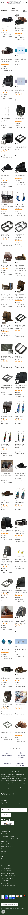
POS (13, 908)
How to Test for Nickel (7, 836)
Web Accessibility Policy (8, 885)
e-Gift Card (4, 841)
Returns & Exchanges (7, 846)
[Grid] (24, 11)
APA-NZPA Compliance (8, 875)
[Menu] (1, 2)
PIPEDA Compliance (7, 878)
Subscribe (6, 814)
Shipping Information (7, 844)
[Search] (5, 2)
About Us (4, 854)
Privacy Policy (5, 880)
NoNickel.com (8, 908)
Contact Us (4, 834)
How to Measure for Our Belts (10, 839)
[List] (26, 11)
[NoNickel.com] (14, 2)
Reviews (3, 851)
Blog (2, 856)
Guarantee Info (5, 849)
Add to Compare (7, 36)
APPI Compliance (6, 868)
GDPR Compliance (6, 870)
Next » (18, 748)
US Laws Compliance (7, 873)
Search (3, 859)
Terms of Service (6, 883)
